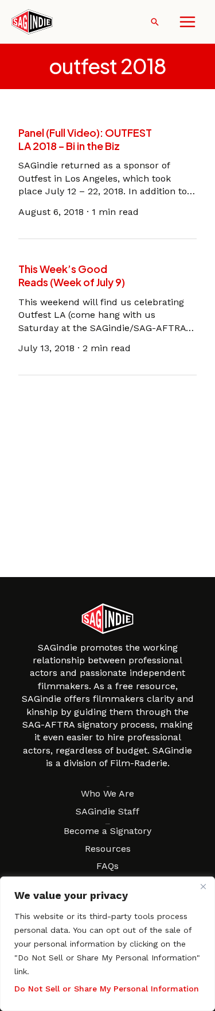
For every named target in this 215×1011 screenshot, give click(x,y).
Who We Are (107, 793)
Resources (108, 848)
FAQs (107, 865)
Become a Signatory (107, 830)
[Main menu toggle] (187, 22)
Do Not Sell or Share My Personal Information (106, 988)
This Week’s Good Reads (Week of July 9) (71, 275)
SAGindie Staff (107, 811)
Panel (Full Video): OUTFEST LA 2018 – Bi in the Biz (85, 139)
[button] (155, 22)
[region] (107, 944)
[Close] (203, 886)
